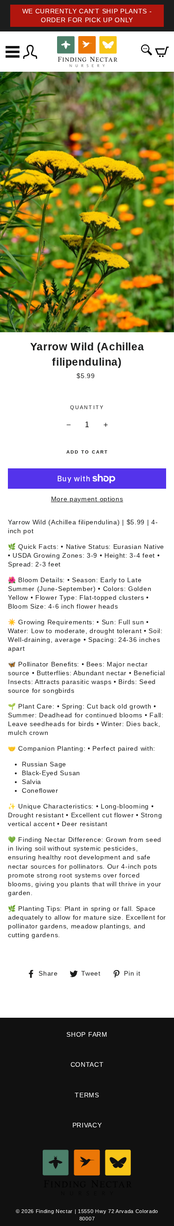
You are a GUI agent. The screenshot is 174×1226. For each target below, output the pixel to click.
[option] (87, 15)
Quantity (87, 407)
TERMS (87, 1095)
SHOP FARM (86, 1034)
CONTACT (87, 1064)
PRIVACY (87, 1125)
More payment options (87, 499)
